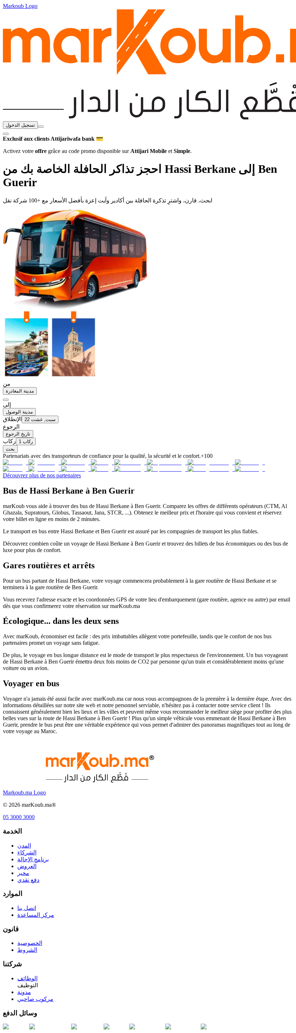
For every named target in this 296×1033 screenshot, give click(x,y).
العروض (26, 866)
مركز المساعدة (35, 915)
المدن (24, 845)
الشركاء (26, 852)
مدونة (24, 992)
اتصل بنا (26, 908)
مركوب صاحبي (35, 999)
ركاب (9, 441)
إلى (7, 405)
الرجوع (11, 427)
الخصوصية (29, 943)
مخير (23, 873)
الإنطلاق (12, 419)
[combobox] (41, 127)
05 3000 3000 (19, 817)
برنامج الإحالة (33, 859)
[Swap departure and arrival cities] (6, 400)
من (6, 384)
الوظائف (27, 978)
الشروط (27, 950)
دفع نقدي (28, 880)
